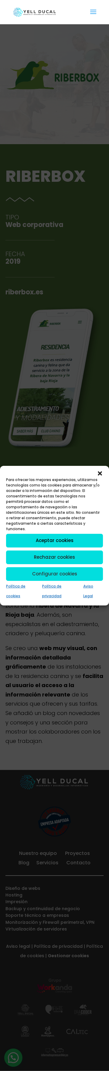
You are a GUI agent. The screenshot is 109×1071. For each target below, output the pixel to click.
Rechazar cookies (54, 557)
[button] (100, 473)
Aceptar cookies (55, 540)
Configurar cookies (54, 574)
